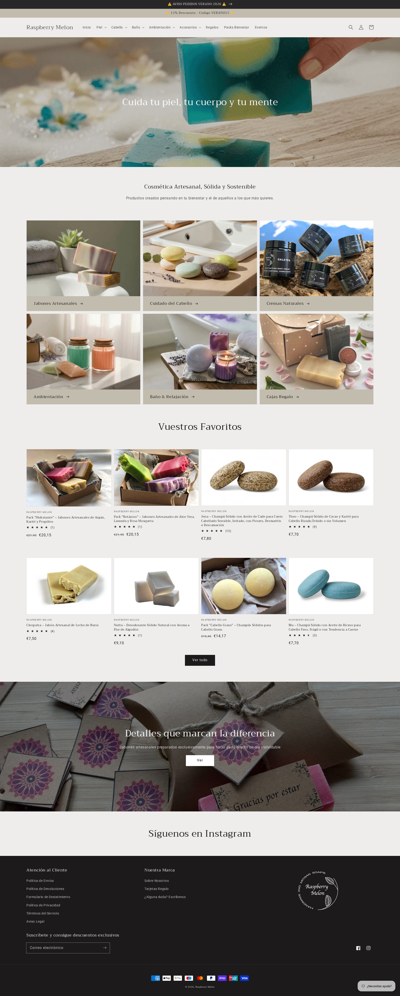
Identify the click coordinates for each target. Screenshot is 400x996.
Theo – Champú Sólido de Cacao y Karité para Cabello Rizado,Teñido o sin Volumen (324, 519)
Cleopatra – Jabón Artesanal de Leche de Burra (62, 625)
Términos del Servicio (42, 913)
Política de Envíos (40, 881)
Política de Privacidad (43, 905)
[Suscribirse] (105, 948)
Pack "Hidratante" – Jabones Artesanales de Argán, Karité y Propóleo (65, 519)
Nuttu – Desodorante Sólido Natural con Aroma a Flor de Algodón (152, 627)
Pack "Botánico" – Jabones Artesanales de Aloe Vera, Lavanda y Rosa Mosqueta (154, 519)
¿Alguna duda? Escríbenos (165, 897)
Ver (200, 760)
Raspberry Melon (205, 987)
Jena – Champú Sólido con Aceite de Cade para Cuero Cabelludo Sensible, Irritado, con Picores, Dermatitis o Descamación (242, 521)
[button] (351, 27)
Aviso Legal (35, 921)
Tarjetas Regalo (156, 889)
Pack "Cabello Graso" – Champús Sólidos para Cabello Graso (236, 627)
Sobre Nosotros (156, 881)
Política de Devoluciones (45, 889)
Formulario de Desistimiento (48, 897)
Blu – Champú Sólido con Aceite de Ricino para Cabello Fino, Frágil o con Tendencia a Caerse (325, 627)
